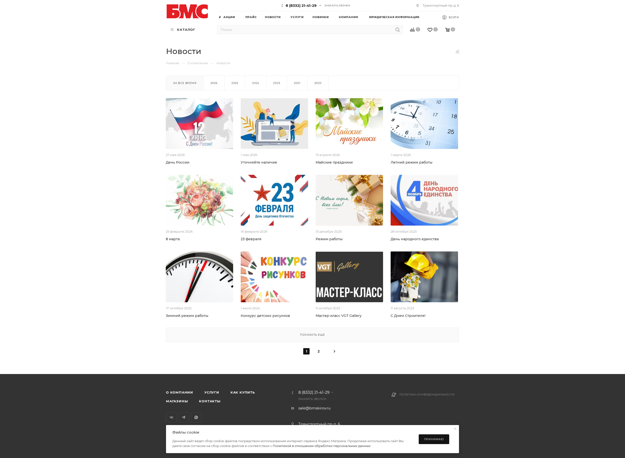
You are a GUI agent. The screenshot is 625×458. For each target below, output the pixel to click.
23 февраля (251, 239)
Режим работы (329, 239)
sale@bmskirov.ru (314, 408)
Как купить (242, 392)
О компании (179, 392)
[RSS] (457, 51)
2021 (297, 83)
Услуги (211, 392)
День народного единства (415, 239)
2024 (255, 83)
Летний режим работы (411, 162)
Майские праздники (334, 162)
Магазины (177, 401)
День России (177, 162)
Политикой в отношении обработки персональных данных (322, 446)
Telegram (183, 417)
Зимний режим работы (187, 315)
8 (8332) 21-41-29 (301, 5)
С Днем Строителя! (408, 315)
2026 (214, 83)
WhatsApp (196, 417)
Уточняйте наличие (259, 162)
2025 (234, 83)
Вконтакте (171, 417)
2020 (318, 83)
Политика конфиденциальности (427, 394)
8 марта (173, 239)
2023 (276, 83)
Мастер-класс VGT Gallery (339, 315)
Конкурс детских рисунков (265, 315)
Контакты (209, 401)
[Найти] (397, 29)
